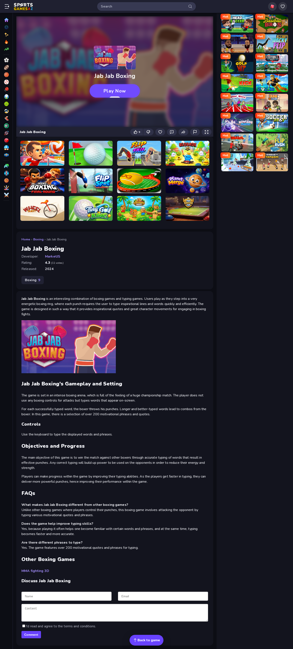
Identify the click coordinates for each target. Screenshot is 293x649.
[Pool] (6, 125)
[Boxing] (6, 89)
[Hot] (6, 41)
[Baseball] (6, 82)
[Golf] (6, 96)
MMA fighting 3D (35, 571)
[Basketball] (6, 74)
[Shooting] (6, 180)
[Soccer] (6, 60)
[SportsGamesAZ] (6, 133)
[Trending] (6, 49)
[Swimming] (6, 147)
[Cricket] (6, 140)
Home (25, 239)
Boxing (38, 239)
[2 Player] (6, 166)
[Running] (6, 118)
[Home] (6, 20)
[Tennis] (6, 104)
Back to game (148, 640)
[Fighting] (6, 195)
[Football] (6, 67)
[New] (6, 34)
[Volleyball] (6, 111)
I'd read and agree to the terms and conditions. (61, 626)
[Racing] (6, 173)
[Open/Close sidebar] (7, 6)
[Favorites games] (282, 6)
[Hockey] (6, 187)
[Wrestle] (6, 155)
